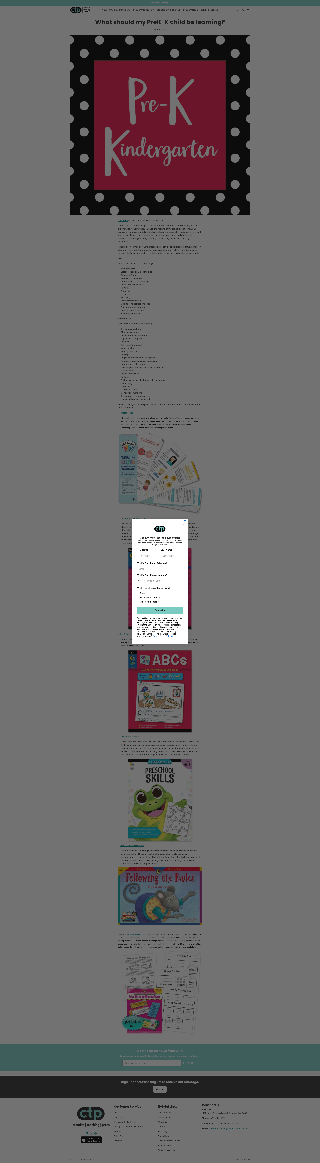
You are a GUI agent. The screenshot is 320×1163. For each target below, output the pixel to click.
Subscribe (160, 610)
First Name (142, 550)
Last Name (166, 550)
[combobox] (141, 580)
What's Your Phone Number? (152, 575)
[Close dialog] (185, 522)
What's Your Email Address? (152, 563)
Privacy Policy (159, 636)
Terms (170, 636)
